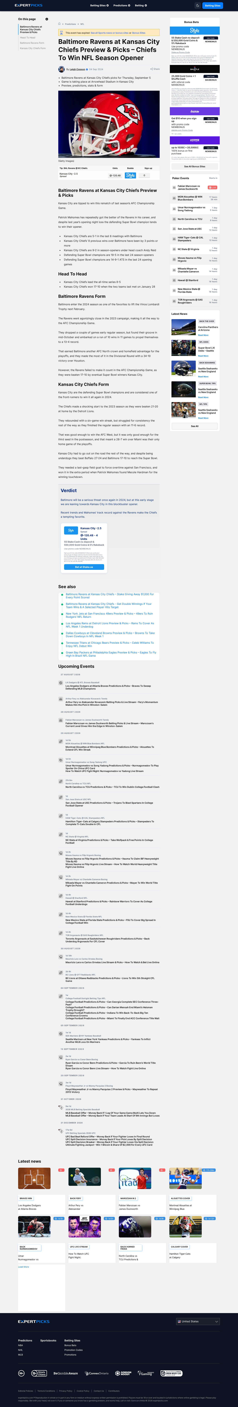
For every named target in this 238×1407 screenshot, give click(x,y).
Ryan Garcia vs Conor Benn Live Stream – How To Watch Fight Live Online (106, 1068)
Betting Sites (98, 5)
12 (210, 230)
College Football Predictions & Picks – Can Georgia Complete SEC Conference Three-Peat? (112, 1003)
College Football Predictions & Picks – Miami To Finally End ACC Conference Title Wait (112, 1018)
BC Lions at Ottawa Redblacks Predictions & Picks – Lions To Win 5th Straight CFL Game (110, 979)
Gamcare (135, 1400)
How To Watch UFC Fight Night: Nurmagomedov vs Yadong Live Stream (105, 771)
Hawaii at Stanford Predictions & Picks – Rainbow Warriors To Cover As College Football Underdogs (109, 903)
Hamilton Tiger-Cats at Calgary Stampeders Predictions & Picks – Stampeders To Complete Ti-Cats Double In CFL (110, 823)
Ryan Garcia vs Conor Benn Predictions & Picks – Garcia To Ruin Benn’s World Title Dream (111, 1064)
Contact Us (99, 1391)
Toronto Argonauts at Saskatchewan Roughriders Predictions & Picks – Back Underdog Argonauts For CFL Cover (108, 940)
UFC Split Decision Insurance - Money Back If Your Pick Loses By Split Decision (109, 1139)
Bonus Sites (138, 32)
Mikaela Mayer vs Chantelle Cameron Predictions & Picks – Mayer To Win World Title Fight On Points (112, 884)
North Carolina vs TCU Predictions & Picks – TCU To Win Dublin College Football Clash (112, 787)
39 (212, 199)
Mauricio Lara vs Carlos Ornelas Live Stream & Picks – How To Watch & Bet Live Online (112, 962)
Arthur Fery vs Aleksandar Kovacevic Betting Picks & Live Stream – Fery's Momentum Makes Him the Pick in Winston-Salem (112, 703)
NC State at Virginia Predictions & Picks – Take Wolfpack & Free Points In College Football (109, 841)
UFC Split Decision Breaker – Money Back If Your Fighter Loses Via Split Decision (109, 1142)
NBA (20, 1345)
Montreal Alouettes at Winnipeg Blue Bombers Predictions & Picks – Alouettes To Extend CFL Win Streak (110, 748)
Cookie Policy (83, 1391)
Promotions (70, 1354)
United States (190, 1321)
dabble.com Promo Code (182, 130)
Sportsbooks (48, 1340)
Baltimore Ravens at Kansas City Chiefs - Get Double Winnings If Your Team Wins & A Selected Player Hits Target (109, 605)
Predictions (120, 5)
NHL (20, 1350)
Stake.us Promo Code (180, 52)
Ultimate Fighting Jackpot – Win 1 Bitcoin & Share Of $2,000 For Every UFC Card (109, 1144)
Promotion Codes (73, 1350)
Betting (139, 5)
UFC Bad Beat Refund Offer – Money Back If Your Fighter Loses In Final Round (108, 1136)
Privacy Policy (65, 1391)
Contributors (113, 1391)
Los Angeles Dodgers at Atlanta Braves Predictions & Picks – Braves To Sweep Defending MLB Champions (108, 687)
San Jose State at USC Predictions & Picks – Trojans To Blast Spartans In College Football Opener (109, 804)
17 (210, 197)
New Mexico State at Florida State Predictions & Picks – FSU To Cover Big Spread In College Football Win (111, 921)
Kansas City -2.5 (69, 174)
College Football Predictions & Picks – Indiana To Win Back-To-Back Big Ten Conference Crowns (107, 1014)
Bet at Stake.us (84, 567)
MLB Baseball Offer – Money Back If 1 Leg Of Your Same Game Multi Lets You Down (111, 1112)
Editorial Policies (25, 1391)
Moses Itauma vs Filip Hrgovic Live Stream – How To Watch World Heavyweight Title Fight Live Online (111, 865)
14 (210, 260)
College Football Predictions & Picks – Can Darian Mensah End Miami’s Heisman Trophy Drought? (109, 1008)
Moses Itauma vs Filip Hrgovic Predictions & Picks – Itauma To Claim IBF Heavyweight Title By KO (112, 860)
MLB (20, 1354)
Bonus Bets (70, 1345)
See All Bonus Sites (194, 166)
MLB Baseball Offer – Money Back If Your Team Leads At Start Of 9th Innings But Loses (113, 1115)
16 (210, 281)
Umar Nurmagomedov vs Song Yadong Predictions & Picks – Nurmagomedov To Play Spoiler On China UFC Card (112, 767)
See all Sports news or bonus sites (110, 32)
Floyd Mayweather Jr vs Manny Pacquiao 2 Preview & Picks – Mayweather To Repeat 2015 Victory (112, 1090)
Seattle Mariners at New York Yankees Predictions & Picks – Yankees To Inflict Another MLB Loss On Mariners (108, 1040)
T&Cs (211, 61)
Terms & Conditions (46, 1391)
